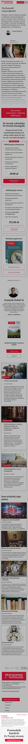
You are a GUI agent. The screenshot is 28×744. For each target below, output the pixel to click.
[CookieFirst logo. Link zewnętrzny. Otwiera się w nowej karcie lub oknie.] (4, 716)
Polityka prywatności (22, 714)
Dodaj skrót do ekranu (14, 740)
